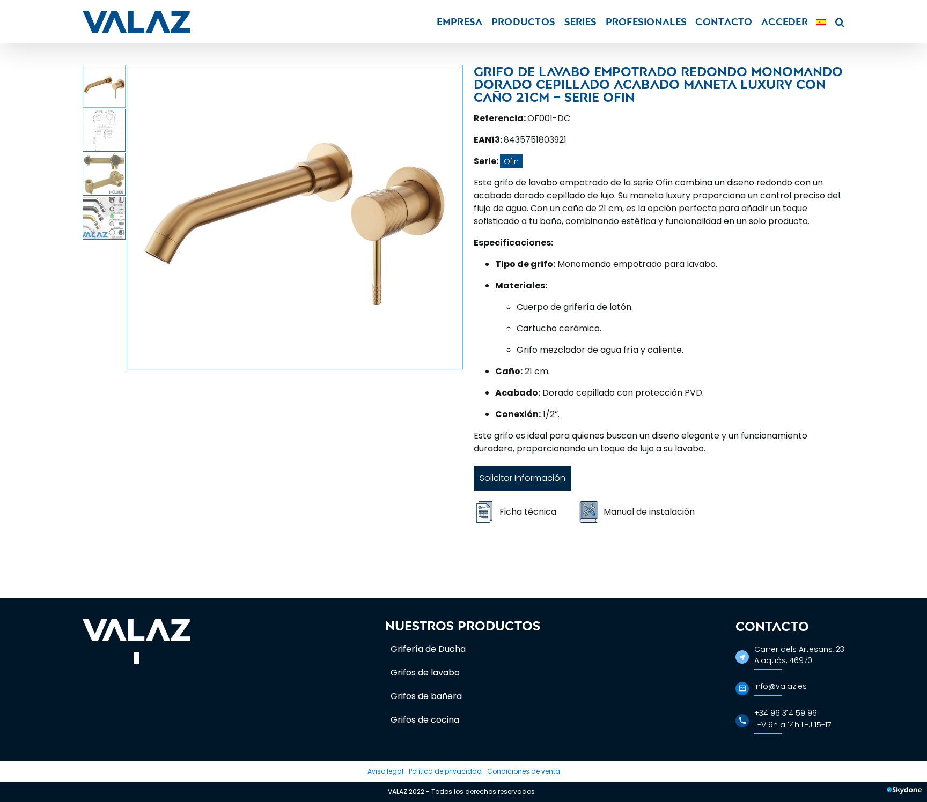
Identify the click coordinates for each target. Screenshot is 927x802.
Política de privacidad (445, 771)
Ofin (511, 161)
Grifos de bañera (426, 696)
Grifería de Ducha (428, 649)
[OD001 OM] (294, 217)
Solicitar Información (522, 478)
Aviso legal (385, 771)
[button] (839, 21)
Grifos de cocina (425, 720)
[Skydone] (904, 792)
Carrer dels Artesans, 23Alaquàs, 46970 (799, 655)
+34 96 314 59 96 (785, 713)
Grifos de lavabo (425, 672)
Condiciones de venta (523, 771)
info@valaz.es (780, 686)
